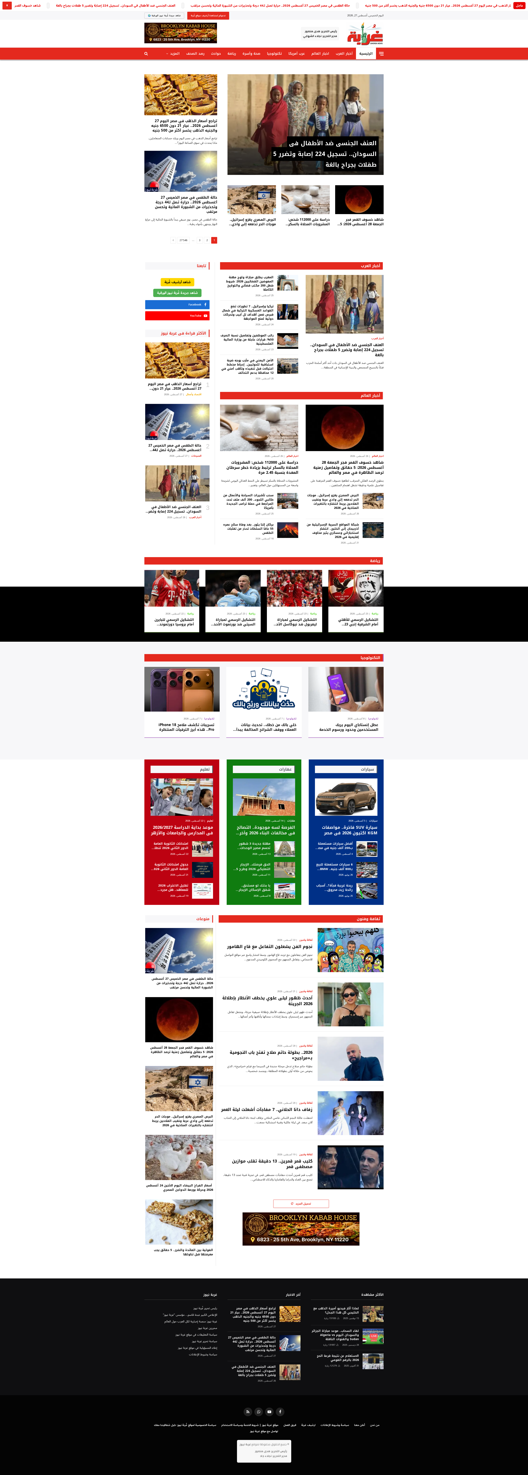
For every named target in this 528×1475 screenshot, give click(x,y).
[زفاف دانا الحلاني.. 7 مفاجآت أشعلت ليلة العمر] (351, 1113)
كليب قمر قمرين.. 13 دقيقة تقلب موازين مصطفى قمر (272, 1164)
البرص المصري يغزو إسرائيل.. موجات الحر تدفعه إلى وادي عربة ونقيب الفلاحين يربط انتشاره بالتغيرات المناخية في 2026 (252, 221)
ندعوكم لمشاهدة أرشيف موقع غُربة (208, 15)
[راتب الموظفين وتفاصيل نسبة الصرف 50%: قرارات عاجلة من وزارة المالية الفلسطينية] (287, 341)
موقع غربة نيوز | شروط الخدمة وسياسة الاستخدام (249, 1425)
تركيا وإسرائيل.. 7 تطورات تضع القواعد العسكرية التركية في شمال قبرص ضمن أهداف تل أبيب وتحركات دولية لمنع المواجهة (247, 312)
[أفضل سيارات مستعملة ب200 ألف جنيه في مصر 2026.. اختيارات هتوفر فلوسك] (366, 849)
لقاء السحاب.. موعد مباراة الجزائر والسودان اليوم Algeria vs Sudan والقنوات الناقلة (335, 1335)
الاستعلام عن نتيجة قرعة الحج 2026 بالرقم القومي (338, 1358)
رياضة (231, 53)
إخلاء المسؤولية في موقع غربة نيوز (197, 1348)
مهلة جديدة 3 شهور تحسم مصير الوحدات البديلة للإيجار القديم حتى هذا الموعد (254, 846)
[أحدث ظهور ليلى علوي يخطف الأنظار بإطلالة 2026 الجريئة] (351, 1004)
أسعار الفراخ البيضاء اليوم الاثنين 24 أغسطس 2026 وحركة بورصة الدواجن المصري (179, 1187)
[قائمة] (381, 53)
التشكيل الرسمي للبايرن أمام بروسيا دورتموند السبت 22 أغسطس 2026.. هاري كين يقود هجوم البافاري (173, 622)
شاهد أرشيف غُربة (177, 282)
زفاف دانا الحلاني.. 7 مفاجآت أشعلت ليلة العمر (266, 1109)
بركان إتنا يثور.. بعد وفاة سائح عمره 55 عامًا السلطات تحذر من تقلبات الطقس (248, 529)
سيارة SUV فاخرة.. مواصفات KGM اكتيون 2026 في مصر (349, 830)
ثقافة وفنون (368, 918)
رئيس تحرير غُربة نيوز (205, 1308)
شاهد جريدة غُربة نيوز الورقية (177, 292)
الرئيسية (366, 53)
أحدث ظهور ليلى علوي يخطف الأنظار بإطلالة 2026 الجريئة (267, 1000)
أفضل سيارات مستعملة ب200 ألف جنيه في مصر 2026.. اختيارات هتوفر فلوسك (335, 846)
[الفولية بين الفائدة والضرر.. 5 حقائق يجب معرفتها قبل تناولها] (179, 1222)
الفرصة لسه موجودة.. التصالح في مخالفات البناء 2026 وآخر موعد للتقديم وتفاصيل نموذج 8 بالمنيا (265, 830)
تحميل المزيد (303, 1204)
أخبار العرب (344, 53)
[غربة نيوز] (365, 33)
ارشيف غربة (308, 1425)
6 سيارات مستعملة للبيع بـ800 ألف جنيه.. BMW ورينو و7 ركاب (334, 866)
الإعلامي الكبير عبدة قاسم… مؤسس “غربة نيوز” (190, 1315)
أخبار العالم (370, 395)
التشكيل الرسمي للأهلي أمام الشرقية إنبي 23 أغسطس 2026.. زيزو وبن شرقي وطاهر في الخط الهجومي (358, 622)
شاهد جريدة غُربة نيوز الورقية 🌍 (164, 15)
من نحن (374, 1425)
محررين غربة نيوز (207, 1328)
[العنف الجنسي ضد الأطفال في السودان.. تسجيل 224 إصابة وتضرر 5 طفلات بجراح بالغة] (305, 124)
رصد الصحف (195, 53)
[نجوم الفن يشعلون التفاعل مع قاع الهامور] (351, 950)
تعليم (210, 821)
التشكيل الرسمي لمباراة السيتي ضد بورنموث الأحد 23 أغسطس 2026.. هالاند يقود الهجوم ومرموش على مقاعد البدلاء (233, 622)
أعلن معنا (359, 1425)
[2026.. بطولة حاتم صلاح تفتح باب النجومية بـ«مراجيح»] (351, 1059)
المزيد (175, 53)
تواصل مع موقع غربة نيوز (264, 1431)
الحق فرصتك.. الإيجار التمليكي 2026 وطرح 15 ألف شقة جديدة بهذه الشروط (252, 866)
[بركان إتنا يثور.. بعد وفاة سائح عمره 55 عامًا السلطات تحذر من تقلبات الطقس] (287, 530)
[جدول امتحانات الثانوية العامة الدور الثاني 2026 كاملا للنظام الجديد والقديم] (202, 870)
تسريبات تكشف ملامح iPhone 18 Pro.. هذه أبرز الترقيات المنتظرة (186, 727)
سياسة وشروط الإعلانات (203, 1354)
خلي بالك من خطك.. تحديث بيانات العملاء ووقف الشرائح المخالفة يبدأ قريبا (266, 727)
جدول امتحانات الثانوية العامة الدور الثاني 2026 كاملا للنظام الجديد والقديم (170, 866)
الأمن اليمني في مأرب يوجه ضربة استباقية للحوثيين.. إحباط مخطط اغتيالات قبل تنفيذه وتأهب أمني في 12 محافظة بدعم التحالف (247, 366)
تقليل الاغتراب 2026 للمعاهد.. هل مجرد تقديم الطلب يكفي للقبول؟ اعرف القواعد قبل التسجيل (171, 887)
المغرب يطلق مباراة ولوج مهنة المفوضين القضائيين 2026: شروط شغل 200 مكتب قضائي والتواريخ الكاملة (249, 283)
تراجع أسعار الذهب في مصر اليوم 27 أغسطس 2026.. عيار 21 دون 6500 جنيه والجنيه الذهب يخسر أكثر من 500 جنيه (444, 5)
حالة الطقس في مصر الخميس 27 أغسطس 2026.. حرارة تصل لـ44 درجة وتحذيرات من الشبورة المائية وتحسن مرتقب (270, 5)
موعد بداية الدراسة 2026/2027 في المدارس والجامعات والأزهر (182, 830)
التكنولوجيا (370, 657)
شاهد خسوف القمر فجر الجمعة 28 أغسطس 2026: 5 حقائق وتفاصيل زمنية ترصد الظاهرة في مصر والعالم (362, 221)
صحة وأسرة (251, 53)
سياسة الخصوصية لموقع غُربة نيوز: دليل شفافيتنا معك (185, 1425)
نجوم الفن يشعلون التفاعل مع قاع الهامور (269, 946)
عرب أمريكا (296, 53)
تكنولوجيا (274, 53)
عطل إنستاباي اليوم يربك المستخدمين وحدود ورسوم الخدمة (348, 727)
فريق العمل (289, 1425)
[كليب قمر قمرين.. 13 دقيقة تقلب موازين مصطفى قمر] (351, 1167)
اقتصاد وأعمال (193, 394)
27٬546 (183, 240)
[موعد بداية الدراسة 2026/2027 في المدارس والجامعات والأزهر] (182, 797)
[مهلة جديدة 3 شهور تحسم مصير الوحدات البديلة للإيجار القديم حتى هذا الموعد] (284, 849)
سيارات (373, 821)
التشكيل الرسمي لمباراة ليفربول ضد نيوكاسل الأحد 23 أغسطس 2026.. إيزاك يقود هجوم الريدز (295, 622)
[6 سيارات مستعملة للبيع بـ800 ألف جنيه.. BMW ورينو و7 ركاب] (366, 870)
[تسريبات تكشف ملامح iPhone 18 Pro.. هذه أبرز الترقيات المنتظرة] (182, 689)
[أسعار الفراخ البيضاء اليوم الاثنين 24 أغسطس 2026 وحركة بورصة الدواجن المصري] (179, 1157)
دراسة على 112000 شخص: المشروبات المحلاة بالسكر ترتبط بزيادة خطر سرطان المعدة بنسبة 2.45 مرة (309, 221)
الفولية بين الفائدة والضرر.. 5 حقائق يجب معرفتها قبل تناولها (183, 1252)
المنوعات (196, 456)
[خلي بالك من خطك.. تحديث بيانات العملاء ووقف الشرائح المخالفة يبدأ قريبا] (264, 689)
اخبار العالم (320, 53)
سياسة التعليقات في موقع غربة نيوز (196, 1335)
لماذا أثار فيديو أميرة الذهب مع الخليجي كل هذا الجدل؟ (336, 1310)
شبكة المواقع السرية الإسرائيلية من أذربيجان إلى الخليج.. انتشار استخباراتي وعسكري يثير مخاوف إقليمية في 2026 (333, 531)
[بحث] (146, 53)
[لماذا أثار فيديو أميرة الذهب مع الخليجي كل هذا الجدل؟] (373, 1314)
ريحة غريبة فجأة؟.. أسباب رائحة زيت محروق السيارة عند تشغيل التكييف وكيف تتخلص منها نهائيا (334, 887)
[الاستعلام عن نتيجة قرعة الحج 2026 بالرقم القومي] (373, 1361)
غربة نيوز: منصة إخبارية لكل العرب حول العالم (190, 1321)
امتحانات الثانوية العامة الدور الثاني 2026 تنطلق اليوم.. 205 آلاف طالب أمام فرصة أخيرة (169, 846)
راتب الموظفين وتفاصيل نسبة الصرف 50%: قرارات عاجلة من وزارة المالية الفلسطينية (246, 340)
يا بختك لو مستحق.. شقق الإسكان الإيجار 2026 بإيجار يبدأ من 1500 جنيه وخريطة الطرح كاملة (252, 887)
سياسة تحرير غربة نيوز (204, 1341)
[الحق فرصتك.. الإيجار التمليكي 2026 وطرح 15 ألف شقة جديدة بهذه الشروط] (284, 870)
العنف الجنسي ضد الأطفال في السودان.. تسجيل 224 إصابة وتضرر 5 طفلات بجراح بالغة (115, 5)
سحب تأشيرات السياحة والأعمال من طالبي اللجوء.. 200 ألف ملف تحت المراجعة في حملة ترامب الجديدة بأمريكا (248, 501)
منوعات (203, 918)
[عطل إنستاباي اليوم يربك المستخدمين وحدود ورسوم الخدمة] (346, 689)
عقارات (291, 821)
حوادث (216, 53)
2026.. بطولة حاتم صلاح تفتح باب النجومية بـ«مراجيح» (271, 1055)
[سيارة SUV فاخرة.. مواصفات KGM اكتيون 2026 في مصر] (346, 797)
